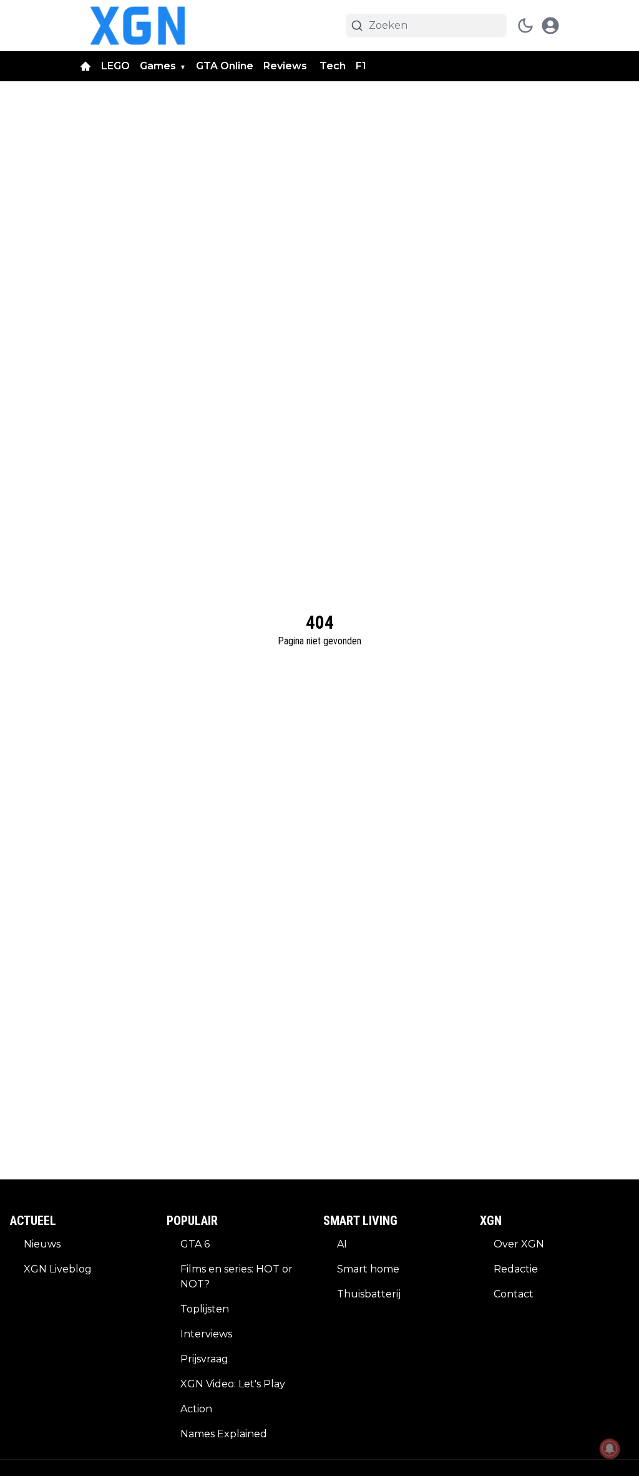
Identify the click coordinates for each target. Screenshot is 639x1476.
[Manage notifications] (610, 1449)
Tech (333, 66)
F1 (361, 66)
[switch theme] (525, 25)
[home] (85, 66)
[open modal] (550, 25)
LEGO (115, 66)
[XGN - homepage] (137, 25)
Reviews (286, 66)
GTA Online (224, 66)
